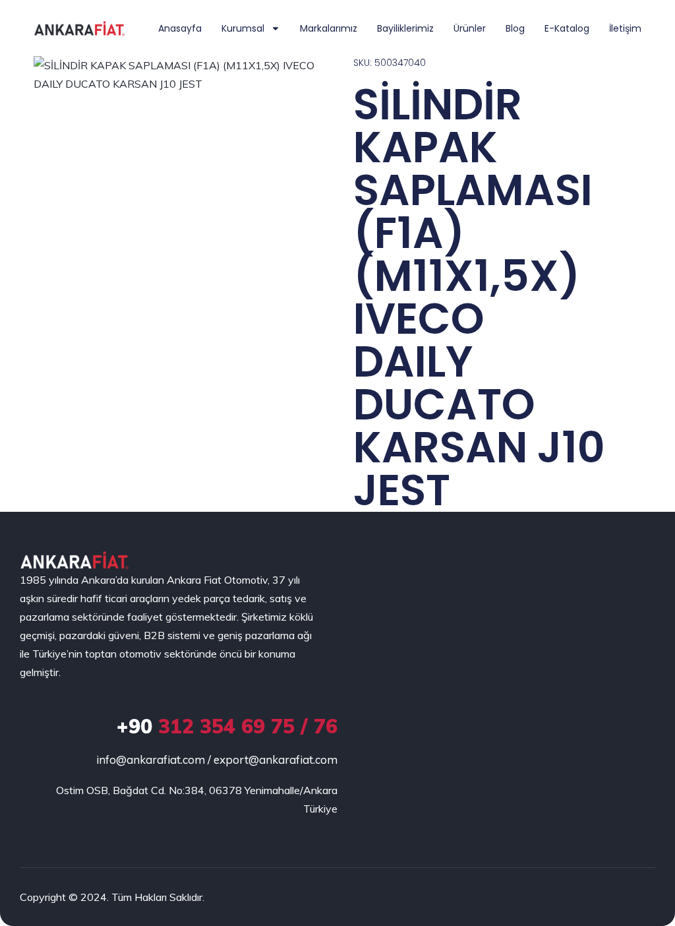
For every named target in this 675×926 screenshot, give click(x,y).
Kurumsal (242, 28)
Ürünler (470, 28)
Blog (515, 28)
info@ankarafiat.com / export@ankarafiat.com (217, 759)
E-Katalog (566, 28)
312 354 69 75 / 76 (227, 726)
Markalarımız (328, 28)
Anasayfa (180, 28)
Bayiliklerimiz (405, 28)
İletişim (625, 28)
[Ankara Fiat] (74, 561)
